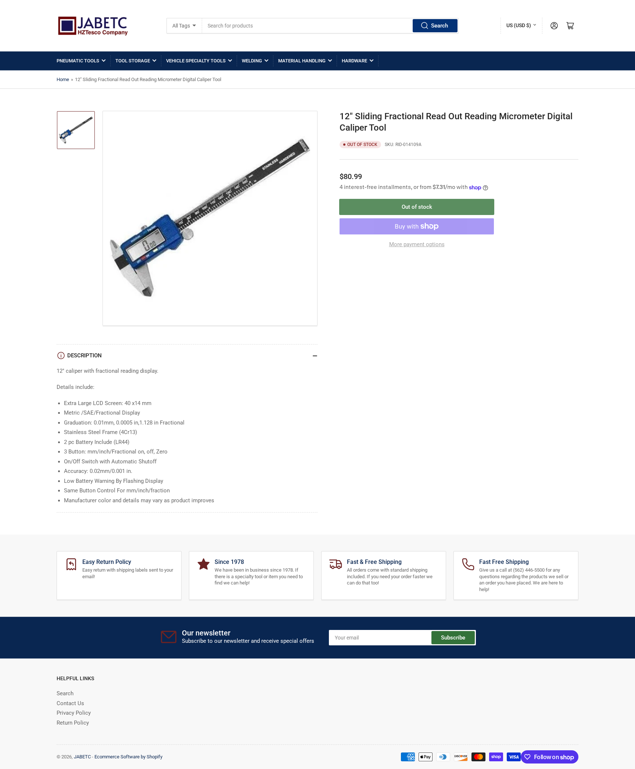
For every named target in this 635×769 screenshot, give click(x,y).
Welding (252, 60)
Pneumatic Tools (78, 60)
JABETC (82, 756)
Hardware (354, 60)
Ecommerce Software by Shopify (128, 756)
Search (439, 25)
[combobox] (330, 25)
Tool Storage (132, 60)
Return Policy (73, 722)
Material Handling (302, 60)
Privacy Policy (74, 713)
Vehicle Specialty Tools (196, 60)
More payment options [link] (417, 244)
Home (63, 79)
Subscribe (453, 637)
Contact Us (70, 703)
